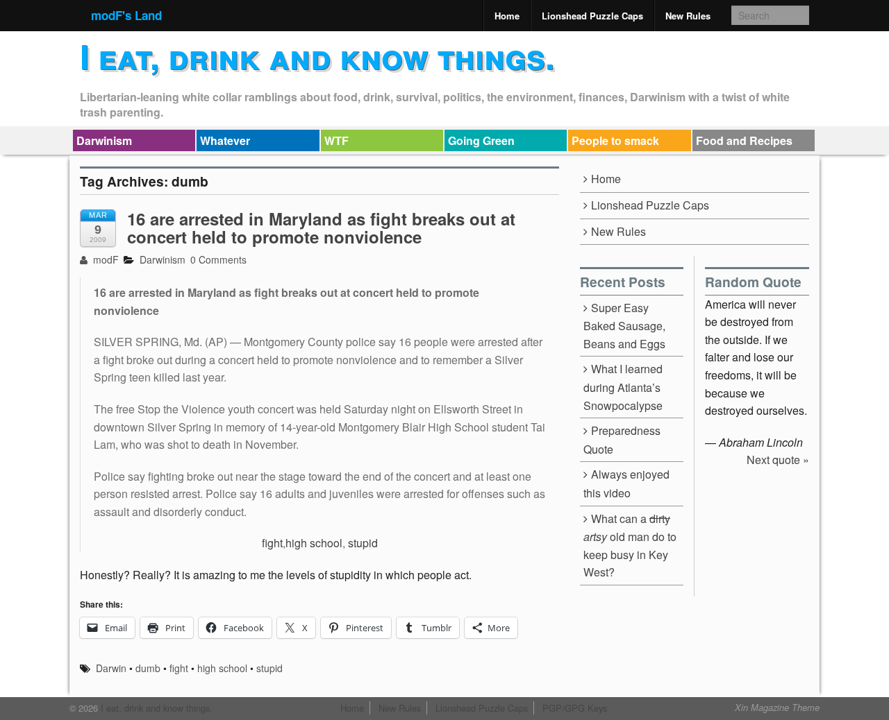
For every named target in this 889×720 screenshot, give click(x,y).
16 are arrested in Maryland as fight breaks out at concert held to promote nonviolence (321, 227)
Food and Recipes (744, 140)
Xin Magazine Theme (777, 707)
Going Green (481, 140)
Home (507, 15)
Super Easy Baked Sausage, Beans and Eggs (624, 326)
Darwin (111, 668)
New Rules (688, 15)
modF (104, 259)
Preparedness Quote (621, 439)
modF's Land (126, 15)
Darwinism (104, 140)
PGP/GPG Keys (574, 707)
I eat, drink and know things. (317, 56)
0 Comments (218, 259)
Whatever (225, 140)
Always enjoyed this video (626, 483)
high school (313, 543)
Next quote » (778, 460)
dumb (147, 668)
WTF (336, 140)
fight (272, 543)
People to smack (615, 140)
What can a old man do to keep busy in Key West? (629, 546)
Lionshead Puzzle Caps (592, 15)
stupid (363, 543)
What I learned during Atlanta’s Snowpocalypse (623, 387)
